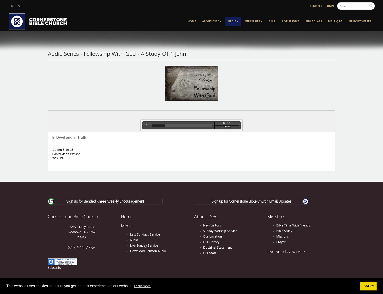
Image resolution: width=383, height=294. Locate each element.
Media (232, 21)
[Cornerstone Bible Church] (40, 21)
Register (316, 6)
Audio (134, 240)
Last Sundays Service (145, 234)
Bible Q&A (335, 21)
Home (192, 21)
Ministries (252, 21)
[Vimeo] (19, 6)
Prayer (280, 242)
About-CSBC (206, 217)
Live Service (290, 21)
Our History (211, 242)
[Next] (246, 125)
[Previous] (136, 125)
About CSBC (210, 21)
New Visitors (212, 225)
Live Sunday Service (144, 245)
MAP (83, 237)
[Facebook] (12, 6)
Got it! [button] (368, 286)
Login (330, 6)
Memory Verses (360, 21)
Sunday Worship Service (220, 231)
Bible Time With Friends (293, 225)
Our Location (212, 236)
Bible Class (313, 21)
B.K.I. (272, 21)
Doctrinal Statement (217, 247)
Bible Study (284, 231)
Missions (282, 236)
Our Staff (209, 253)
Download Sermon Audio (148, 251)
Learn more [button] (142, 286)
